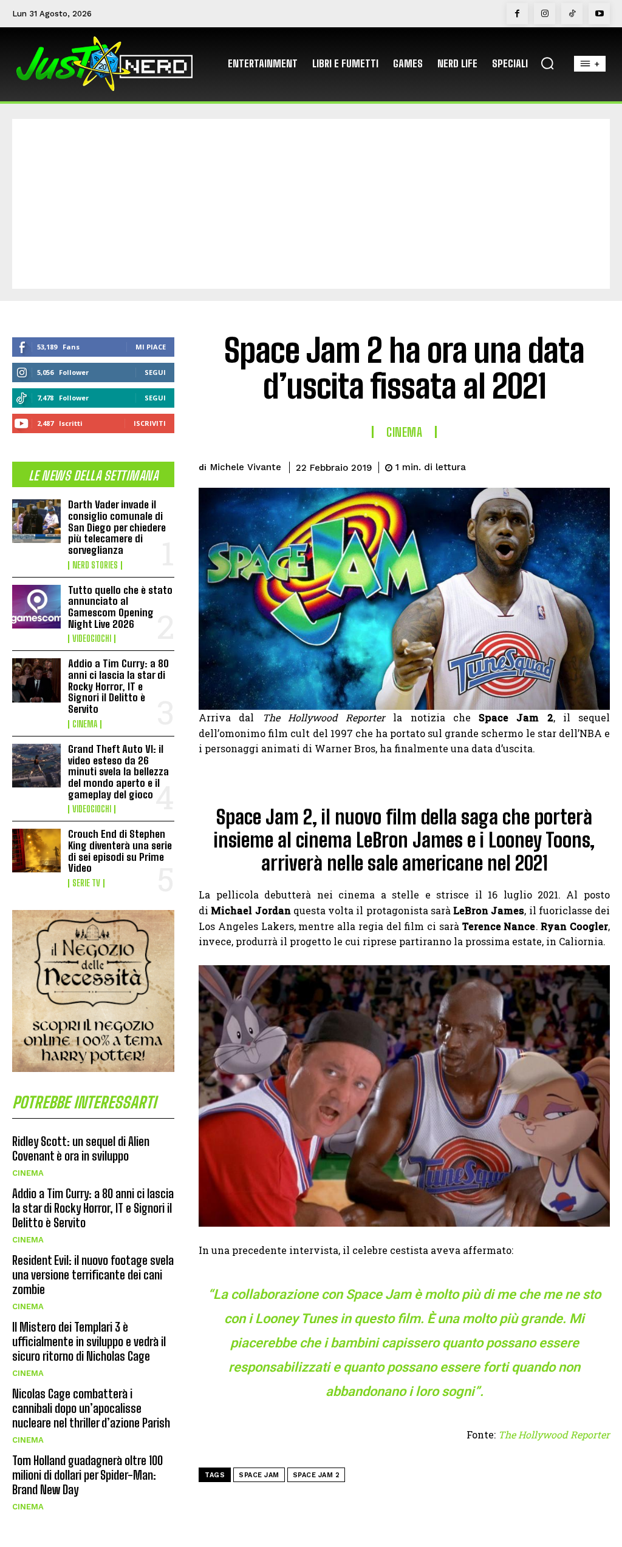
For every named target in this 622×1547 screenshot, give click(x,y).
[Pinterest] (540, 465)
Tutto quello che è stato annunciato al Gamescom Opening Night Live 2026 (120, 607)
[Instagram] (544, 13)
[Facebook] (517, 13)
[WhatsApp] (568, 465)
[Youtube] (599, 13)
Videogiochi (91, 639)
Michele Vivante (245, 467)
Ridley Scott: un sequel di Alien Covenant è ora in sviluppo (80, 1148)
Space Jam (259, 1475)
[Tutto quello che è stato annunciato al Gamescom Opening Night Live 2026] (36, 607)
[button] (547, 63)
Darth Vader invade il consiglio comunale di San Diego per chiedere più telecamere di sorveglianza (117, 527)
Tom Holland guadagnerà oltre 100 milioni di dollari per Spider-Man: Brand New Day (87, 1475)
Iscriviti (150, 423)
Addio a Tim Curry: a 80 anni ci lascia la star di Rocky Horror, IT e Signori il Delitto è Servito (118, 686)
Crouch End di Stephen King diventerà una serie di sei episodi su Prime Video (120, 850)
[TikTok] (572, 13)
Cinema (84, 724)
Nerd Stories (95, 565)
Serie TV (86, 883)
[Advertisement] (311, 204)
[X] (513, 465)
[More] (597, 465)
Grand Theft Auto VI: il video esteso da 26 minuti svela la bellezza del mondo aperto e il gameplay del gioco (118, 772)
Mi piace (150, 346)
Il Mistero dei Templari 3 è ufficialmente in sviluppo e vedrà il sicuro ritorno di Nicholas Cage (89, 1341)
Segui (155, 372)
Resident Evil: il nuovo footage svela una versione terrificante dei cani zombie (93, 1274)
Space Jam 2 (316, 1475)
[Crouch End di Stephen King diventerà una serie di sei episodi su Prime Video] (36, 850)
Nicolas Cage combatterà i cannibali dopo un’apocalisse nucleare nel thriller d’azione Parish (91, 1408)
